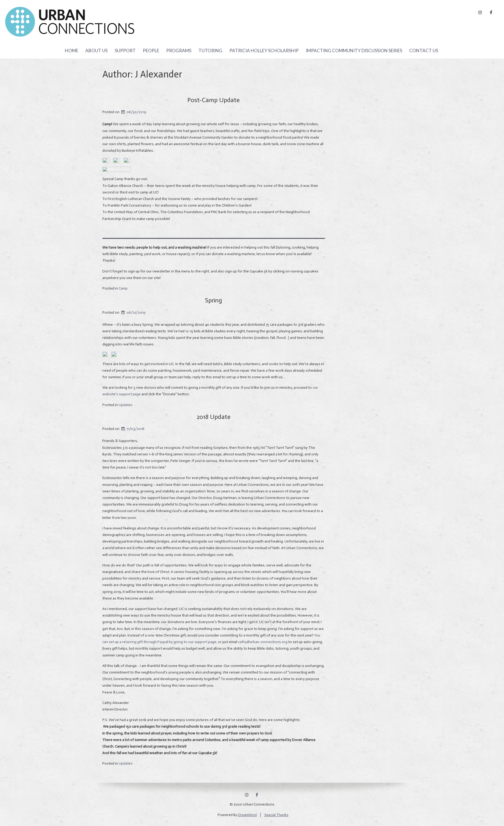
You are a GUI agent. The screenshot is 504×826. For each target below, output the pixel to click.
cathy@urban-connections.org (262, 642)
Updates (126, 405)
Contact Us (423, 50)
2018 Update (213, 416)
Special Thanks (276, 815)
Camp (123, 288)
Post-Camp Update (213, 100)
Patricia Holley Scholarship (264, 50)
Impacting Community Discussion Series (354, 50)
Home (71, 50)
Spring (213, 300)
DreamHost (247, 815)
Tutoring (210, 50)
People (151, 50)
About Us (96, 50)
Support (125, 50)
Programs (178, 50)
